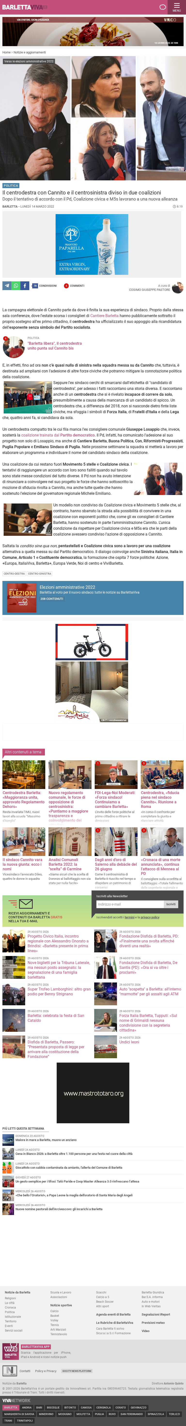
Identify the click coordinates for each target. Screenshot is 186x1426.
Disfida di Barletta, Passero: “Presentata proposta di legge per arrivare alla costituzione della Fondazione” (56, 1049)
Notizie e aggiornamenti (30, 52)
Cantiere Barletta (104, 315)
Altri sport (102, 1306)
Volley (54, 1320)
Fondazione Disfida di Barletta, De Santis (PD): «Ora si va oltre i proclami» (148, 967)
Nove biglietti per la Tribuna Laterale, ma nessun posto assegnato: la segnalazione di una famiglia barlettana (59, 970)
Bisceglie (53, 1407)
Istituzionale (13, 1316)
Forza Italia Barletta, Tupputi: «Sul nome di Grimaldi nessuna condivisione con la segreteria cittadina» (148, 1022)
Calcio (54, 1311)
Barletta (10, 1407)
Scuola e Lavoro (60, 1292)
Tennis (54, 1325)
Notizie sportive (61, 1305)
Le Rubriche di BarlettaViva (114, 1323)
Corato (121, 1407)
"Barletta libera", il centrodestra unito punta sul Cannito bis (55, 346)
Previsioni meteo (153, 1323)
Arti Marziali (58, 1329)
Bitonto (70, 1407)
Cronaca (10, 1307)
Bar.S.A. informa (152, 1297)
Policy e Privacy (45, 1371)
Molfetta (83, 1414)
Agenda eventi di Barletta (113, 1314)
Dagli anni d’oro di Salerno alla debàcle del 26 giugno (116, 864)
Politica (10, 1312)
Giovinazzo (139, 1407)
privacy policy (150, 917)
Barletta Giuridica (153, 1292)
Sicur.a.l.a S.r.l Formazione (113, 1333)
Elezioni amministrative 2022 (67, 587)
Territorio (10, 1321)
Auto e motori (151, 1301)
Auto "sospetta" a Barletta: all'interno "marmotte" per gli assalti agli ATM (150, 991)
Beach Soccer (105, 1301)
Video (145, 1331)
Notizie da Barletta (17, 1292)
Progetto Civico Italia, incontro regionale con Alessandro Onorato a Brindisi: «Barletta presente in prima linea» (58, 943)
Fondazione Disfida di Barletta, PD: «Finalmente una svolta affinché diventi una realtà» (149, 941)
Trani (8, 1420)
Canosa (86, 1407)
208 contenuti (51, 599)
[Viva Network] (16, 1401)
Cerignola (103, 1407)
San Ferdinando (132, 1414)
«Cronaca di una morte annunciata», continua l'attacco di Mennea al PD (160, 866)
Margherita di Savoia (19, 1414)
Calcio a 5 (102, 1297)
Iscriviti (171, 904)
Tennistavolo (58, 1334)
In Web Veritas (151, 1306)
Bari (39, 1407)
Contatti (25, 1371)
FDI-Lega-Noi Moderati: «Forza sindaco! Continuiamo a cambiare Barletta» (115, 799)
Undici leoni (129, 1042)
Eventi (9, 1326)
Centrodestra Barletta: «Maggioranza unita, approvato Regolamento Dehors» (24, 799)
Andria (26, 1407)
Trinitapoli (25, 1420)
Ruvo (112, 1414)
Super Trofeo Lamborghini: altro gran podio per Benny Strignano (59, 991)
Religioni (10, 1298)
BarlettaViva (27, 7)
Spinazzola (156, 1414)
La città (10, 1303)
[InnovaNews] (9, 1375)
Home (6, 52)
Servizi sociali (14, 1330)
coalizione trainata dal (58, 435)
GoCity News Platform (76, 1371)
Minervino (46, 1414)
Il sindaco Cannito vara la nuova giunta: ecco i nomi (22, 864)
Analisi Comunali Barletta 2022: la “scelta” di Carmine (65, 864)
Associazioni (58, 1297)
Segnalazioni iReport (156, 1314)
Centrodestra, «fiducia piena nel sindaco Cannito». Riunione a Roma (160, 799)
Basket (54, 1315)
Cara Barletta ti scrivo (110, 1328)
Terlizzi (174, 1414)
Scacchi (101, 1292)
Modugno (65, 1414)
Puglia (99, 1414)
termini (129, 917)
